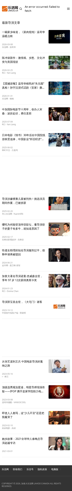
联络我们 (17, 469)
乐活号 (29, 469)
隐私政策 (42, 469)
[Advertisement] (36, 175)
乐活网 (5, 469)
